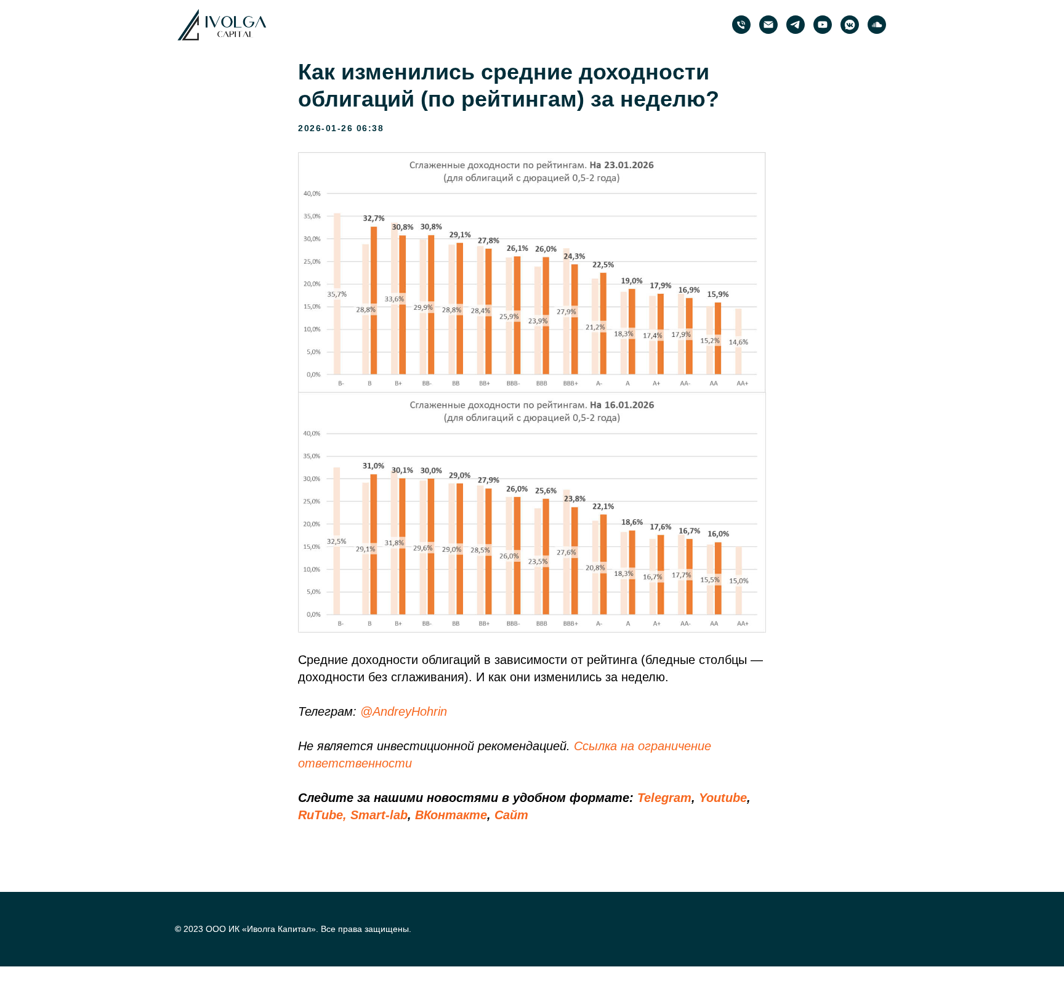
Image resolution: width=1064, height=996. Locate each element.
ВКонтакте (451, 815)
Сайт (511, 815)
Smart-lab (379, 815)
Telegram (664, 797)
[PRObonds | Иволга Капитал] (795, 24)
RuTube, (322, 815)
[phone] (741, 24)
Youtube (723, 797)
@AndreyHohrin (403, 711)
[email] (768, 24)
